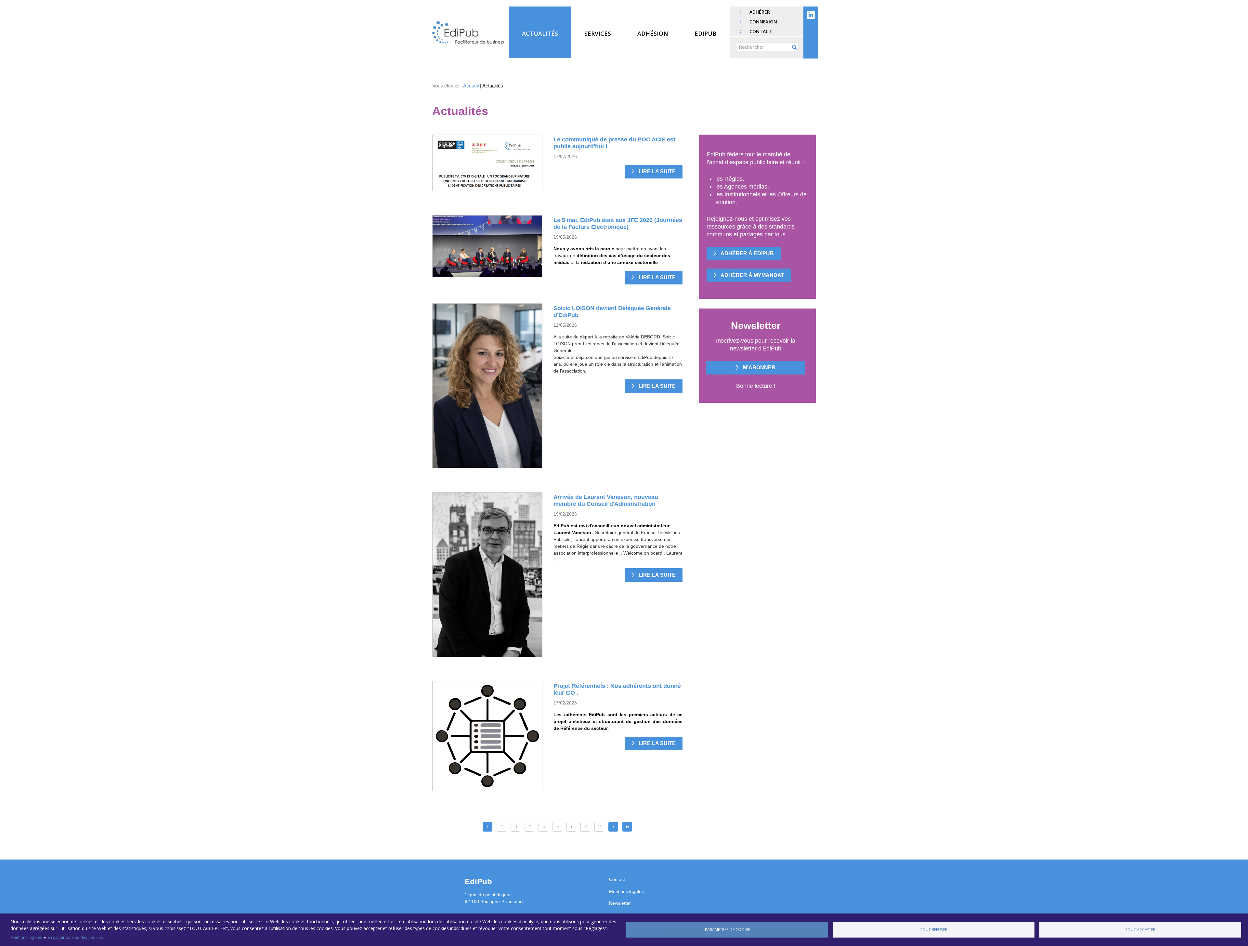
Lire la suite (657, 171)
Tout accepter (1140, 929)
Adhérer (759, 12)
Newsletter (620, 903)
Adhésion (652, 33)
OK (794, 47)
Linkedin (811, 15)
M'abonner (759, 367)
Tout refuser (933, 929)
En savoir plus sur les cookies (75, 937)
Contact (760, 31)
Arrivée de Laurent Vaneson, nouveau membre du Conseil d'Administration (605, 500)
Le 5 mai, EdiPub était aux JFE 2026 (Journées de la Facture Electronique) (617, 223)
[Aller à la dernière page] (627, 827)
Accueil (471, 85)
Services (597, 33)
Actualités (540, 33)
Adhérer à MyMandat (752, 275)
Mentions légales (26, 937)
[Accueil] (468, 32)
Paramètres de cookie (727, 929)
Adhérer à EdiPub (747, 253)
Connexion (763, 22)
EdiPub (705, 33)
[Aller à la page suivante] (613, 827)
